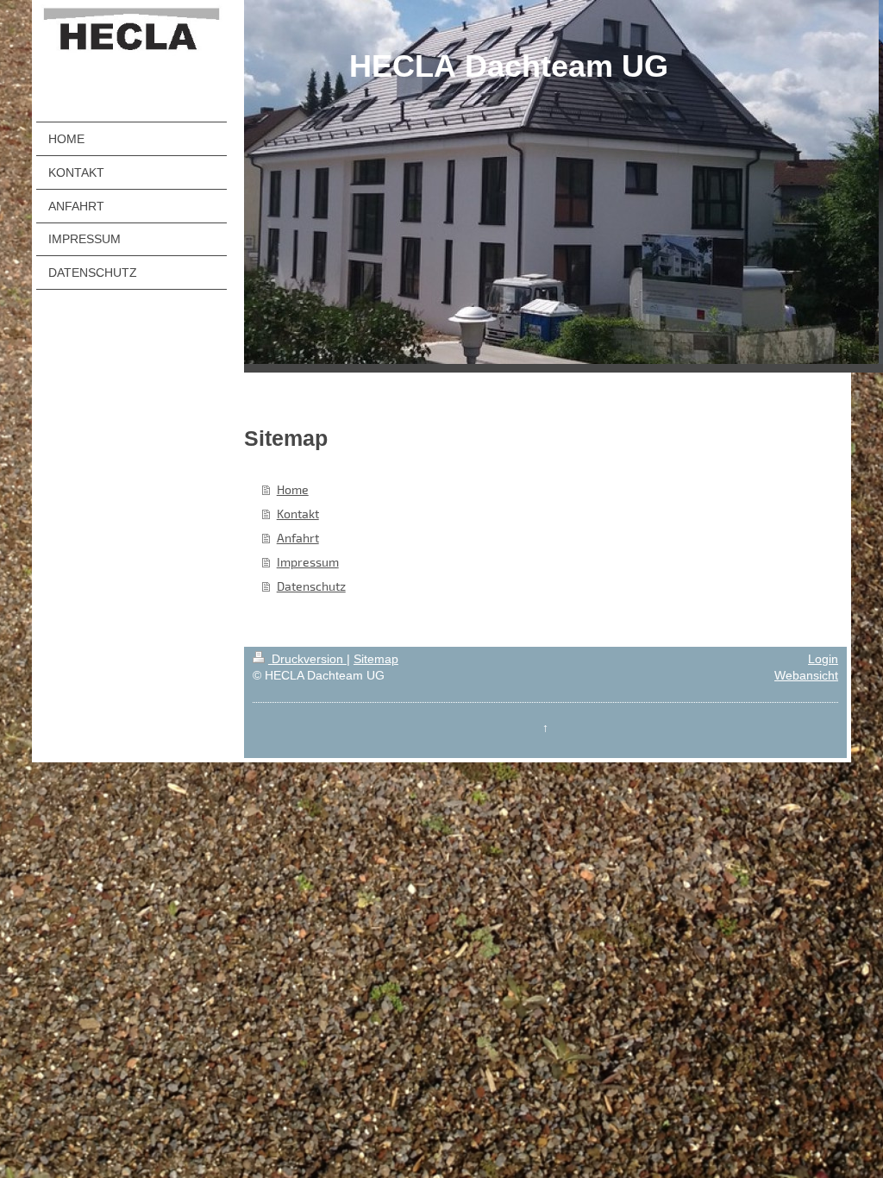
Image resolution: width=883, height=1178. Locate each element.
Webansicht (806, 675)
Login (823, 659)
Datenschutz (311, 586)
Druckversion (307, 659)
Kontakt (298, 513)
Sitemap (376, 659)
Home (293, 489)
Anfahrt (298, 537)
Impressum (308, 562)
